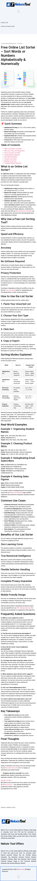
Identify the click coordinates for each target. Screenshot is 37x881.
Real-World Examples (10, 157)
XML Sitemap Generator (24, 608)
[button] (18, 11)
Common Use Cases (10, 159)
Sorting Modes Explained (11, 155)
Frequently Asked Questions (12, 163)
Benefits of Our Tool (10, 161)
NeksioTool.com (7, 784)
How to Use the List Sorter (12, 153)
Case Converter (10, 290)
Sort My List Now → (7, 780)
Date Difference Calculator (24, 211)
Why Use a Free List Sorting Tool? (14, 151)
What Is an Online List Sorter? (13, 149)
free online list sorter (11, 768)
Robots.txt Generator (16, 492)
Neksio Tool (20, 869)
